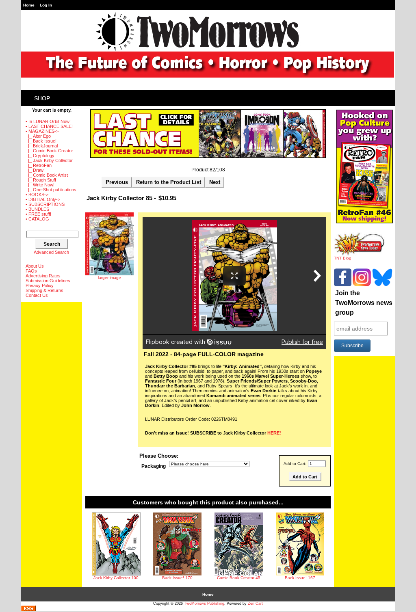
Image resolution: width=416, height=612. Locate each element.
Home (29, 5)
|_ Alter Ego (38, 136)
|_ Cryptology (40, 155)
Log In (46, 5)
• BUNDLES (37, 209)
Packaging (153, 466)
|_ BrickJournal (42, 145)
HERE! (274, 432)
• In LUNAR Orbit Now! (48, 121)
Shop (42, 98)
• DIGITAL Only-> (43, 199)
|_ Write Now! (40, 184)
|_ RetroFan (39, 165)
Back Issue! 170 (177, 577)
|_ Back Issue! (41, 140)
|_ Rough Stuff (41, 179)
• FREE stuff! (38, 214)
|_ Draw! (35, 170)
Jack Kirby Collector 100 (116, 577)
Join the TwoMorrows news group (363, 303)
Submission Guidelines (48, 280)
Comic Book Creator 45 (238, 577)
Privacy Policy (40, 285)
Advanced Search (51, 252)
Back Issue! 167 (300, 577)
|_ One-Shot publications (51, 189)
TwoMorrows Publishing (204, 603)
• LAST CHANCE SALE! (49, 126)
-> (42, 131)
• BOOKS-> (37, 194)
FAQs (31, 270)
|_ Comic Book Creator (49, 150)
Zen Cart (255, 603)
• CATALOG (37, 218)
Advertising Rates (43, 275)
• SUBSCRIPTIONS (45, 204)
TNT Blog (342, 258)
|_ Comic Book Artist (47, 175)
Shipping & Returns (44, 290)
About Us (35, 266)
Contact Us (37, 295)
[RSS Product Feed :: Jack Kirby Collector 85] (28, 610)
